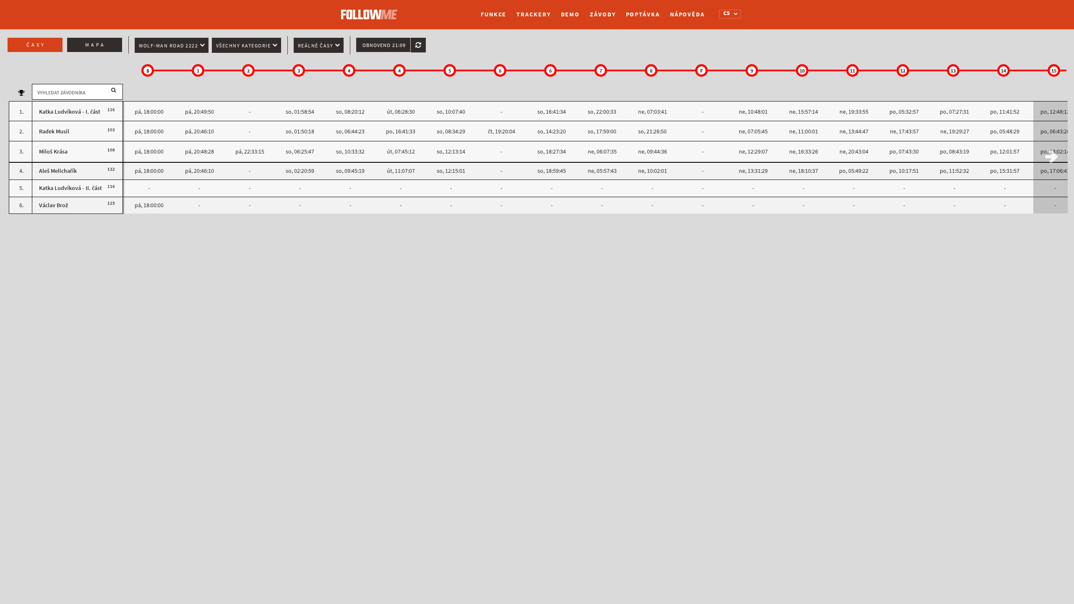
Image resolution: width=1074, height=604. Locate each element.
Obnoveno (384, 45)
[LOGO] (371, 10)
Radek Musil (54, 131)
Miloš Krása (53, 152)
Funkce (493, 14)
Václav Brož (53, 205)
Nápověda (687, 14)
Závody (602, 14)
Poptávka (643, 14)
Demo (570, 14)
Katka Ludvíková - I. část (69, 112)
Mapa (95, 45)
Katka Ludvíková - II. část (70, 188)
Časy (36, 45)
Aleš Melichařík (58, 171)
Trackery (533, 14)
